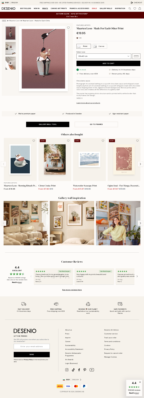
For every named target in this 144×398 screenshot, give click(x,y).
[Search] (129, 8)
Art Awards (69, 360)
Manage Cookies (110, 357)
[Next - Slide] (140, 164)
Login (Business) (71, 363)
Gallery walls (106, 8)
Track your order (110, 338)
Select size (80, 52)
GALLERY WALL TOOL (48, 124)
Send (31, 354)
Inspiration (120, 8)
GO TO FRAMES (96, 124)
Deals (94, 8)
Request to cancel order (113, 353)
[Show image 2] (10, 48)
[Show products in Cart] (139, 8)
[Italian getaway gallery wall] (26, 223)
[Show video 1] (10, 63)
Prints (45, 8)
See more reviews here (72, 290)
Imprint (68, 338)
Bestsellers (25, 8)
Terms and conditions (112, 341)
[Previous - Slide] (3, 164)
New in (37, 8)
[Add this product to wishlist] (68, 27)
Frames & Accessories (79, 8)
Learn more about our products (88, 103)
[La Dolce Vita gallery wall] (118, 223)
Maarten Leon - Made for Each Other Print (36, 21)
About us (68, 330)
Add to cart (108, 63)
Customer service (111, 334)
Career (68, 341)
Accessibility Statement (74, 349)
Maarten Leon (14, 21)
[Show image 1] (10, 33)
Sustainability (70, 345)
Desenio (78, 392)
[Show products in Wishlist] (134, 8)
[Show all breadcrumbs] (4, 21)
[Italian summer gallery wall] (72, 223)
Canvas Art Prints (59, 8)
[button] (136, 56)
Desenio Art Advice (111, 330)
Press (67, 334)
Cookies (107, 345)
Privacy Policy (28, 360)
